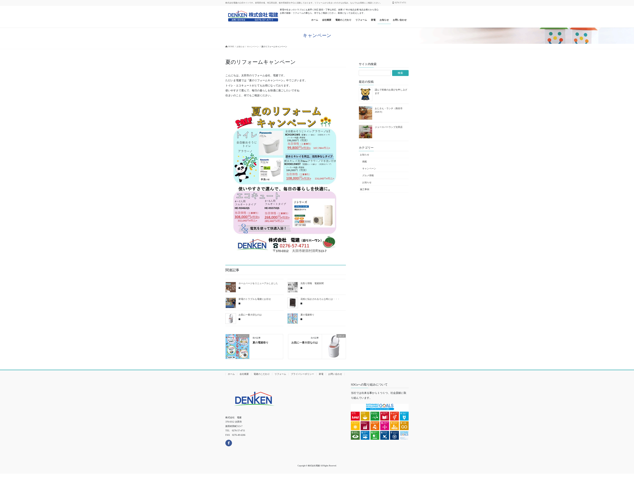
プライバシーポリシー (302, 374)
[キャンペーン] (237, 346)
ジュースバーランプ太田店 (389, 127)
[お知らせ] (334, 346)
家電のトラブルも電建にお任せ (255, 299)
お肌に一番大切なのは (250, 315)
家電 (321, 374)
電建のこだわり (262, 374)
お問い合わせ (335, 374)
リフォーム (280, 374)
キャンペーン (369, 168)
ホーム (231, 374)
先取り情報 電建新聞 (312, 283)
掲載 (364, 161)
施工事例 (364, 189)
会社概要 (244, 374)
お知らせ (364, 154)
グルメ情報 (368, 175)
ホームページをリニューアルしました (258, 283)
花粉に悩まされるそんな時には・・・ (320, 299)
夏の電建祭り (307, 315)
